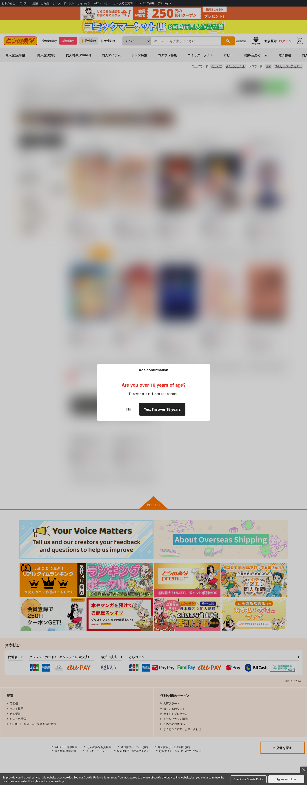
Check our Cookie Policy (249, 779)
